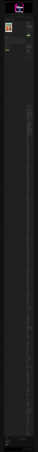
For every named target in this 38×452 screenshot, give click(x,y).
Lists (27, 370)
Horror (27, 362)
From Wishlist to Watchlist (29, 356)
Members (29, 447)
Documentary (28, 342)
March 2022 (28, 185)
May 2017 (27, 234)
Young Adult (28, 429)
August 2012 (28, 281)
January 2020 (28, 208)
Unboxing (27, 420)
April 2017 (27, 235)
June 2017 (27, 233)
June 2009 (27, 303)
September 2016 (28, 241)
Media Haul (28, 374)
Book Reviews (28, 322)
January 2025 (28, 155)
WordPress (14, 447)
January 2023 (28, 176)
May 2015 (27, 255)
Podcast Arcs (32, 447)
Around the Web (27, 447)
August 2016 (28, 242)
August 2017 (28, 231)
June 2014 (27, 264)
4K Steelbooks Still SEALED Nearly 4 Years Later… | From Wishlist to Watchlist (29, 112)
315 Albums (28, 308)
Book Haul (28, 320)
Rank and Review (28, 390)
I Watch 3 (27, 365)
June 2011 (27, 288)
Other (27, 386)
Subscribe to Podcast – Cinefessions (29, 36)
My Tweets (28, 58)
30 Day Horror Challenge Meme (29, 307)
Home (23, 447)
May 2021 (27, 194)
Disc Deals (28, 341)
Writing (27, 428)
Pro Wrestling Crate (28, 389)
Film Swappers (28, 354)
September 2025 (28, 148)
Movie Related (28, 378)
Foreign (27, 355)
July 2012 (27, 282)
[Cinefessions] (19, 2)
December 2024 (28, 156)
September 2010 (28, 295)
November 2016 (28, 239)
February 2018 (28, 226)
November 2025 (28, 146)
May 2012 (27, 283)
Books (27, 324)
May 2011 (27, 289)
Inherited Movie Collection (29, 366)
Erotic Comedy (28, 348)
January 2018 (28, 227)
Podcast (27, 387)
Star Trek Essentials (28, 404)
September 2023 (28, 169)
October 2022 (28, 179)
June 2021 (27, 193)
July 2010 (27, 297)
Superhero (28, 406)
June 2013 (27, 274)
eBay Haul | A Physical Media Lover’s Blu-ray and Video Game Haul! (29, 110)
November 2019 (28, 210)
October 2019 (28, 211)
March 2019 (28, 215)
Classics (27, 331)
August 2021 (28, 191)
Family (27, 350)
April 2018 (27, 224)
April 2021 (27, 195)
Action (27, 312)
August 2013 (28, 272)
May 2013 (27, 275)
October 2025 (28, 147)
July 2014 (27, 263)
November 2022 (28, 178)
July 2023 (27, 171)
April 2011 (27, 290)
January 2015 (28, 259)
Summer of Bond (28, 405)
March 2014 (28, 267)
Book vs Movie (28, 323)
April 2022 (27, 184)
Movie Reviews (28, 379)
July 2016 (27, 243)
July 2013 (27, 273)
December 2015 (28, 249)
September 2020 (28, 201)
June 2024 (27, 161)
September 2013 (28, 271)
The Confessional (28, 411)
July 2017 (27, 232)
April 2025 (27, 152)
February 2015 (28, 258)
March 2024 (28, 164)
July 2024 (27, 160)
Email (6, 46)
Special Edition (28, 402)
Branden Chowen (10, 22)
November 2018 (28, 218)
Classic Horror (28, 330)
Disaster (27, 340)
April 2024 (27, 163)
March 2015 (28, 257)
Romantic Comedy (28, 394)
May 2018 (27, 223)
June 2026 (27, 140)
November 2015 (28, 250)
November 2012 (28, 279)
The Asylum (28, 410)
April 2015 (27, 256)
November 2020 (28, 199)
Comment (6, 38)
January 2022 (28, 187)
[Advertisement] (29, 40)
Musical (27, 382)
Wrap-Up (27, 427)
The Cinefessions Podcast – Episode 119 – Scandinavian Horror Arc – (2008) (29, 123)
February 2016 (28, 247)
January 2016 (28, 248)
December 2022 (28, 177)
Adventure (28, 314)
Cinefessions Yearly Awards (31, 450)
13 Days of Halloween (29, 306)
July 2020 (27, 203)
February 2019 (28, 216)
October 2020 (28, 200)
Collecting (27, 332)
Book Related (28, 321)
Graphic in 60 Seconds (29, 358)
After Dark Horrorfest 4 (29, 316)
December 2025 (28, 145)
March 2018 (28, 225)
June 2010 (27, 298)
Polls (27, 388)
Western (27, 426)
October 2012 (28, 280)
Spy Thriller (28, 403)
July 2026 (27, 139)
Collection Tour (28, 333)
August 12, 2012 (7, 22)
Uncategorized (28, 421)
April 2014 (27, 266)
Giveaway (28, 357)
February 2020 (28, 207)
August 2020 (28, 202)
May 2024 (27, 162)
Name (6, 44)
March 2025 (28, 153)
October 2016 (28, 240)
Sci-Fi (27, 395)
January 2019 (28, 217)
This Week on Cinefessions (29, 412)
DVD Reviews (28, 347)
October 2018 (28, 219)
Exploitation (28, 349)
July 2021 (27, 192)
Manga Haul (28, 372)
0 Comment (14, 22)
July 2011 (27, 287)
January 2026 (28, 144)
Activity (24, 447)
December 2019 (28, 209)
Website (6, 48)
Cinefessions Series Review (29, 328)
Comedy (27, 334)
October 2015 (28, 251)
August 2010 (28, 296)
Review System (27, 450)
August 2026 (28, 138)
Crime (27, 338)
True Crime (28, 418)
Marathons (28, 373)
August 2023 (28, 170)
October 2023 (28, 168)
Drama (27, 346)
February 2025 (28, 154)
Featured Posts (24, 450)
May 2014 (27, 265)
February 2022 (28, 186)
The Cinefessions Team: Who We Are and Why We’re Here (28, 448)
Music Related (28, 381)
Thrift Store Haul (28, 413)
